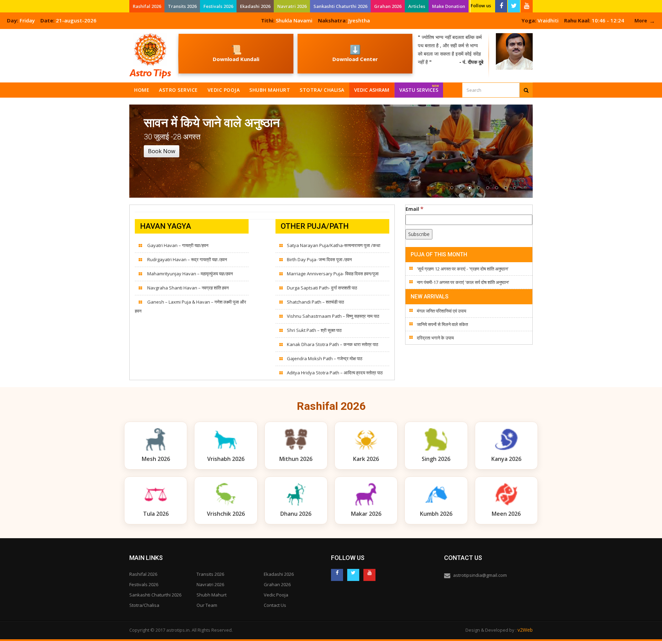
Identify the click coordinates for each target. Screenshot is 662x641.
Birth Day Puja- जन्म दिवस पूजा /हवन (319, 259)
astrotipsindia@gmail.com (480, 575)
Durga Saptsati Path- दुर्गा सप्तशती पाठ (322, 288)
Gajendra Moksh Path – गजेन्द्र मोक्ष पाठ (324, 358)
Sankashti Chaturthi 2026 (340, 6)
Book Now (161, 151)
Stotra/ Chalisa (322, 90)
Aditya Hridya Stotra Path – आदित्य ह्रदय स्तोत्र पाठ (335, 372)
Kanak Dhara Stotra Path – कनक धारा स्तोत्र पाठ (332, 344)
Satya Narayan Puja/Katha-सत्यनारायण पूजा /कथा (333, 245)
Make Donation (448, 6)
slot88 (7, 33)
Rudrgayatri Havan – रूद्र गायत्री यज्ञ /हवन (186, 259)
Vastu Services (419, 88)
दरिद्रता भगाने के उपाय (435, 338)
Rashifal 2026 (147, 6)
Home (141, 90)
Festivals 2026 (218, 6)
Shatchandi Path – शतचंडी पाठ (315, 302)
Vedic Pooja (224, 90)
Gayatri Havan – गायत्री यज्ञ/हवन (177, 245)
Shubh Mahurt (269, 90)
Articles (416, 6)
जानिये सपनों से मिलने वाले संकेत (442, 324)
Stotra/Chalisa (144, 605)
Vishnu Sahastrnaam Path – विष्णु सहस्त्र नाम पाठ (333, 316)
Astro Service (178, 90)
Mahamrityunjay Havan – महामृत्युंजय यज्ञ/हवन (189, 273)
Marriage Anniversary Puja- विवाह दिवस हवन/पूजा (333, 273)
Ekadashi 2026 (255, 6)
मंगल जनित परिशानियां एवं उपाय (441, 311)
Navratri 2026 (292, 6)
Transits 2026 (182, 6)
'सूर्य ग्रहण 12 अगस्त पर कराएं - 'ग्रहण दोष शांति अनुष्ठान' (463, 269)
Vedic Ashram (371, 90)
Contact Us (275, 605)
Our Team (207, 605)
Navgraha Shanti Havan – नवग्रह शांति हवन (187, 288)
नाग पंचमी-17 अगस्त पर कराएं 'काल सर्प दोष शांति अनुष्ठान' (463, 282)
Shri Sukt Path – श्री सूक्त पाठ (314, 330)
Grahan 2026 (387, 6)
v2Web (525, 630)
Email (414, 209)
